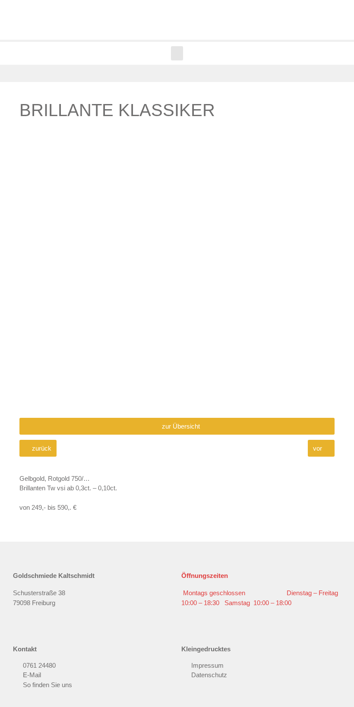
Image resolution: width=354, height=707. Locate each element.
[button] (177, 53)
